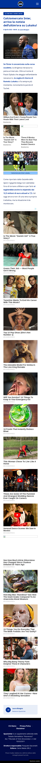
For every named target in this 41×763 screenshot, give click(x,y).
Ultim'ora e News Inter (14, 13)
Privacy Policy (25, 726)
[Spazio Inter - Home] (20, 4)
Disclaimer (20, 728)
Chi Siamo (12, 726)
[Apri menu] (37, 4)
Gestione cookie (35, 761)
